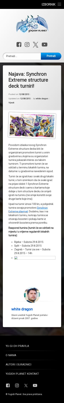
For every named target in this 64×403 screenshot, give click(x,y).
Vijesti (11, 103)
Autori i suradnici (18, 364)
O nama (11, 355)
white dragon (42, 98)
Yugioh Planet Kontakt (22, 373)
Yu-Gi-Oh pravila (17, 346)
